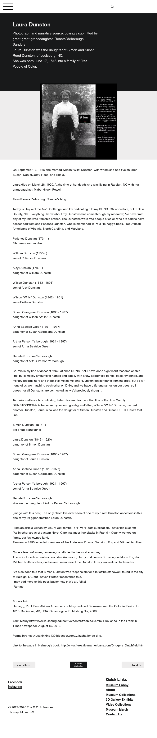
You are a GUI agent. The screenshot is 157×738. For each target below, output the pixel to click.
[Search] (112, 7)
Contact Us (114, 714)
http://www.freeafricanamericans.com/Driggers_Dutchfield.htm (102, 645)
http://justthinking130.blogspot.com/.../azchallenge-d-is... (65, 635)
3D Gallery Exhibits (119, 699)
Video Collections (119, 704)
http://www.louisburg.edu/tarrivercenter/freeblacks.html (65, 621)
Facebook (15, 682)
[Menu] (8, 6)
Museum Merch (117, 709)
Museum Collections (121, 695)
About (110, 690)
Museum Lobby (117, 685)
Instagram (15, 686)
